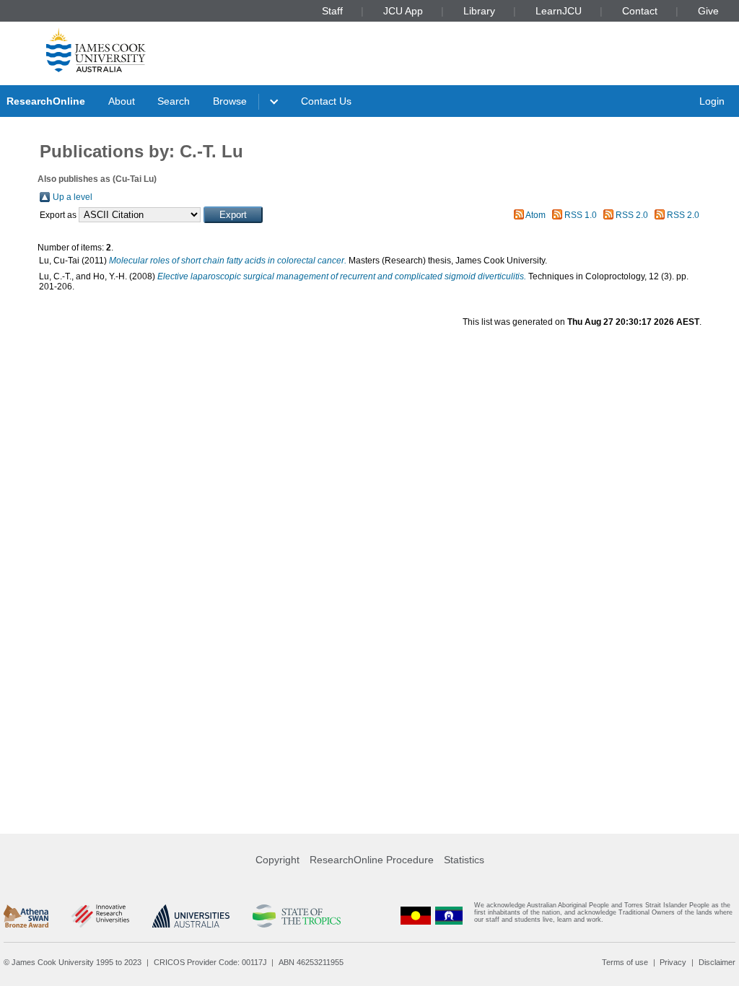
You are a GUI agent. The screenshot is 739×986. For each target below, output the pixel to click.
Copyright (277, 859)
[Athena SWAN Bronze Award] (26, 916)
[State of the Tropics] (297, 916)
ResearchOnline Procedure (372, 859)
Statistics (464, 859)
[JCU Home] (96, 49)
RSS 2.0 (632, 215)
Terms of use (625, 962)
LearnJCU (558, 11)
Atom (535, 215)
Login (712, 101)
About (121, 101)
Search (173, 101)
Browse (230, 101)
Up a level (72, 197)
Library (479, 11)
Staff (332, 11)
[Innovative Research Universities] (99, 916)
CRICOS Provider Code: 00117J (210, 962)
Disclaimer (717, 962)
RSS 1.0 (580, 215)
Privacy (673, 962)
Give (708, 11)
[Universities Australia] (190, 916)
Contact (639, 11)
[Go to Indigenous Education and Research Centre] (415, 916)
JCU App (403, 11)
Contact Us (326, 101)
